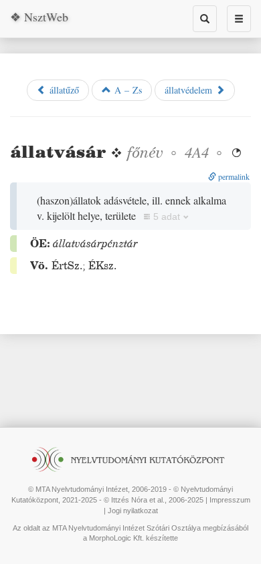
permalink (233, 176)
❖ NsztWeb (39, 17)
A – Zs (126, 90)
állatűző (62, 90)
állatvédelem (190, 90)
